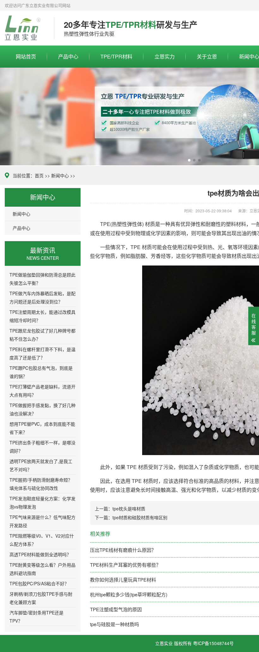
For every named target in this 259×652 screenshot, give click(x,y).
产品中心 (68, 56)
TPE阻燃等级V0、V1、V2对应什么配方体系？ (41, 540)
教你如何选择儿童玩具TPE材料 (123, 579)
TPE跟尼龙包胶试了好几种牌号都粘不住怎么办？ (42, 334)
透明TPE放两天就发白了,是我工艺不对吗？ (40, 465)
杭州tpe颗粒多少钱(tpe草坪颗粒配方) (128, 594)
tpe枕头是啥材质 (128, 508)
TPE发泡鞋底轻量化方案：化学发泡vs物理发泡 (42, 502)
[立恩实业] (25, 28)
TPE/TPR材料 (116, 56)
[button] (189, 160)
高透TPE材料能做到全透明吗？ (40, 554)
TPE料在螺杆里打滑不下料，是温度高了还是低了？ (42, 353)
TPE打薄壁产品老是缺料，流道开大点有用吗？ (42, 390)
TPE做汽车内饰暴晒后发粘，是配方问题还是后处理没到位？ (42, 297)
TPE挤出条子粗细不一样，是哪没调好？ (42, 446)
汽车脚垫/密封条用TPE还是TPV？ (36, 616)
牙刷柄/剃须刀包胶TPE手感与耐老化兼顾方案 (40, 598)
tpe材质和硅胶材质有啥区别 (139, 517)
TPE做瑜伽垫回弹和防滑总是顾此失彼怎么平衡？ (42, 278)
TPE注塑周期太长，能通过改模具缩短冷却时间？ (42, 316)
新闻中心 (60, 175)
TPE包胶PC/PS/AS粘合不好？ (39, 583)
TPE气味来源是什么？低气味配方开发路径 (42, 521)
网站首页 (26, 56)
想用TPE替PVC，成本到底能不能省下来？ (42, 428)
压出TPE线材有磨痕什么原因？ (123, 549)
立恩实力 (164, 56)
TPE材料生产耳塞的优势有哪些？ (125, 564)
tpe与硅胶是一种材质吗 (114, 624)
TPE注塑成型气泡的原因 (116, 609)
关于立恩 (207, 56)
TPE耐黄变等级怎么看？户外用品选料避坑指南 (42, 569)
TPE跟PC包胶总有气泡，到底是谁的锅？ (41, 372)
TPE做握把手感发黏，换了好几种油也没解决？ (42, 409)
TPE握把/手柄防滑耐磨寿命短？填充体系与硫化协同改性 (40, 484)
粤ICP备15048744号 (213, 643)
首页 (39, 175)
